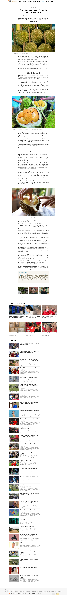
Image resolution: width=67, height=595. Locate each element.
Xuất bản (20, 1)
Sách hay (24, 1)
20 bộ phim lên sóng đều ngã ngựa (28, 567)
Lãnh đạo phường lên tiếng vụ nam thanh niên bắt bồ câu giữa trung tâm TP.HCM (29, 386)
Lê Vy (23, 15)
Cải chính (52, 1)
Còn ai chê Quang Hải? (25, 460)
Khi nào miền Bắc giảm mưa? (27, 526)
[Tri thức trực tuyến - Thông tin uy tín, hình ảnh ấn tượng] (12, 1)
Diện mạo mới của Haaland (26, 542)
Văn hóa (34, 1)
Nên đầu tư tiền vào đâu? (23, 272)
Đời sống (43, 1)
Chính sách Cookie (36, 593)
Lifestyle (47, 1)
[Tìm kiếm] (60, 1)
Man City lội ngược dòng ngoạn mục (29, 476)
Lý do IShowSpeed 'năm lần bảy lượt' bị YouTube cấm (33, 296)
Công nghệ (39, 1)
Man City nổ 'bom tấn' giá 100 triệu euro (29, 394)
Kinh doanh (29, 1)
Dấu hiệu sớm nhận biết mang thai (28, 468)
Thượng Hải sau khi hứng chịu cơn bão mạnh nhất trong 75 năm (23, 296)
